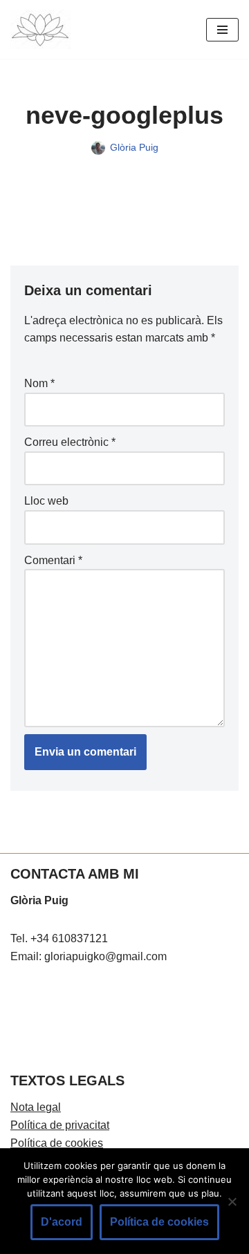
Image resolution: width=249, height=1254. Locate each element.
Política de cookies (56, 1143)
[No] (232, 1201)
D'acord (61, 1222)
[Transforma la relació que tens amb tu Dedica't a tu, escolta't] (40, 29)
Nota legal (35, 1107)
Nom (39, 383)
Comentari (53, 560)
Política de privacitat (59, 1125)
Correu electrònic (70, 442)
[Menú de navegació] (222, 29)
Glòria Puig (134, 147)
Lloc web (46, 501)
